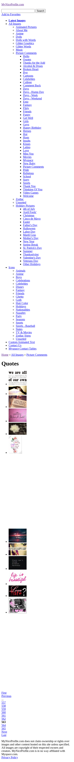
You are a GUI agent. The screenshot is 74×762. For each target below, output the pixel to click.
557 (3, 702)
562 (3, 718)
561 (3, 715)
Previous (6, 696)
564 (3, 725)
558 (3, 705)
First (3, 692)
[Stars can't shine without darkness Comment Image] (18, 568)
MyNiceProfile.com (12, 4)
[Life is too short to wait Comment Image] (18, 541)
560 (3, 712)
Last (3, 735)
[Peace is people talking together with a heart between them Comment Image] (18, 433)
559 (3, 709)
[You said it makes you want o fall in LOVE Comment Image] (18, 612)
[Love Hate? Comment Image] (18, 595)
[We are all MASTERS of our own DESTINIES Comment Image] (18, 384)
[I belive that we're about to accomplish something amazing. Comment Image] (18, 406)
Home (4, 354)
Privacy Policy (9, 757)
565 (3, 728)
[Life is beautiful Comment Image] (18, 583)
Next (4, 731)
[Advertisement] (37, 491)
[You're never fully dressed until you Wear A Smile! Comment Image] (18, 421)
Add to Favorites (10, 14)
